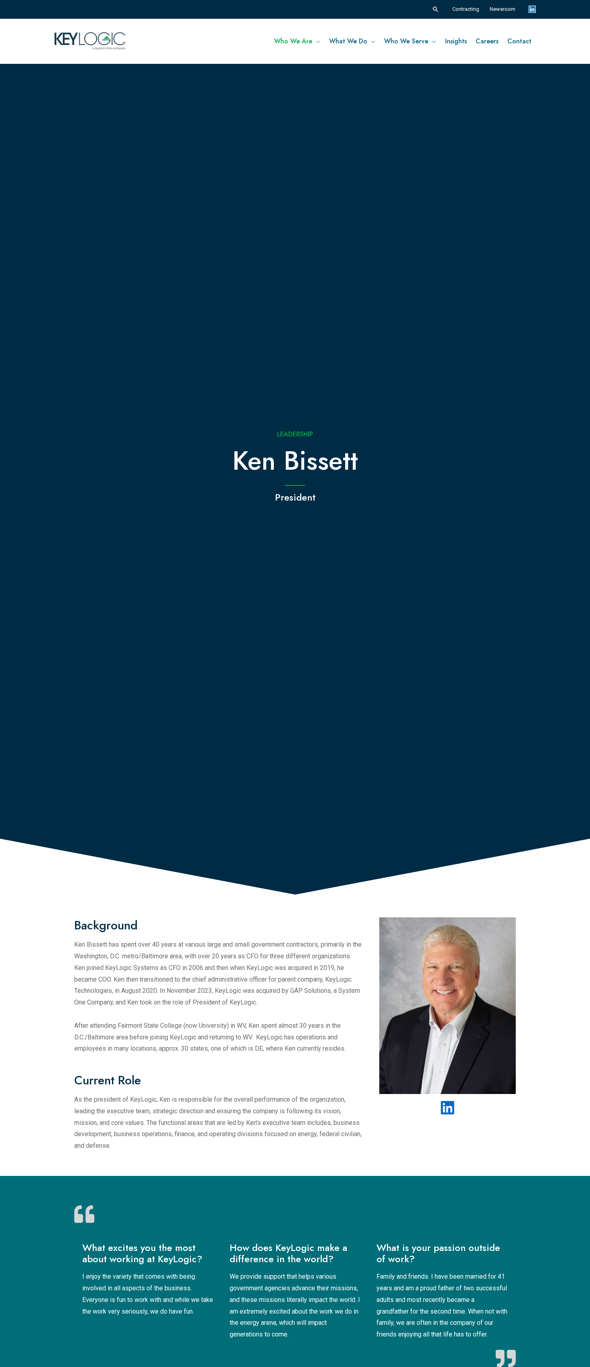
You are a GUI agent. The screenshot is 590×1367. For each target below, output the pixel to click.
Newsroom (502, 9)
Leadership (295, 434)
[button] (435, 9)
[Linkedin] (532, 9)
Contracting (465, 9)
